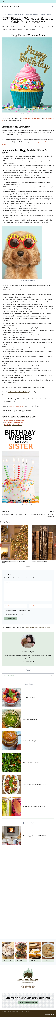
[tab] (26, 566)
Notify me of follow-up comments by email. (17, 610)
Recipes (9, 1011)
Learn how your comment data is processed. (38, 627)
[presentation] (14, 542)
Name (7, 606)
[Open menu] (52, 6)
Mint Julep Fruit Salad (29, 697)
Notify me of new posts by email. (14, 614)
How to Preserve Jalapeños (31, 763)
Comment (8, 583)
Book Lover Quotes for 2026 (39, 561)
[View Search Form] (3, 1)
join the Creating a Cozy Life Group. (18, 392)
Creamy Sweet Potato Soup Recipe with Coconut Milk (42, 514)
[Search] (52, 675)
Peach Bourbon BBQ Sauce (30, 741)
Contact (4, 1011)
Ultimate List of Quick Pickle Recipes (34, 806)
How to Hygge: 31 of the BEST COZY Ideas (35, 836)
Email (32, 606)
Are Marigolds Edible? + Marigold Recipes (14, 513)
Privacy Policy (25, 1011)
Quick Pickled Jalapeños (30, 719)
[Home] (5, 14)
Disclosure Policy (16, 1011)
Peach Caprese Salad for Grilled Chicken (35, 784)
